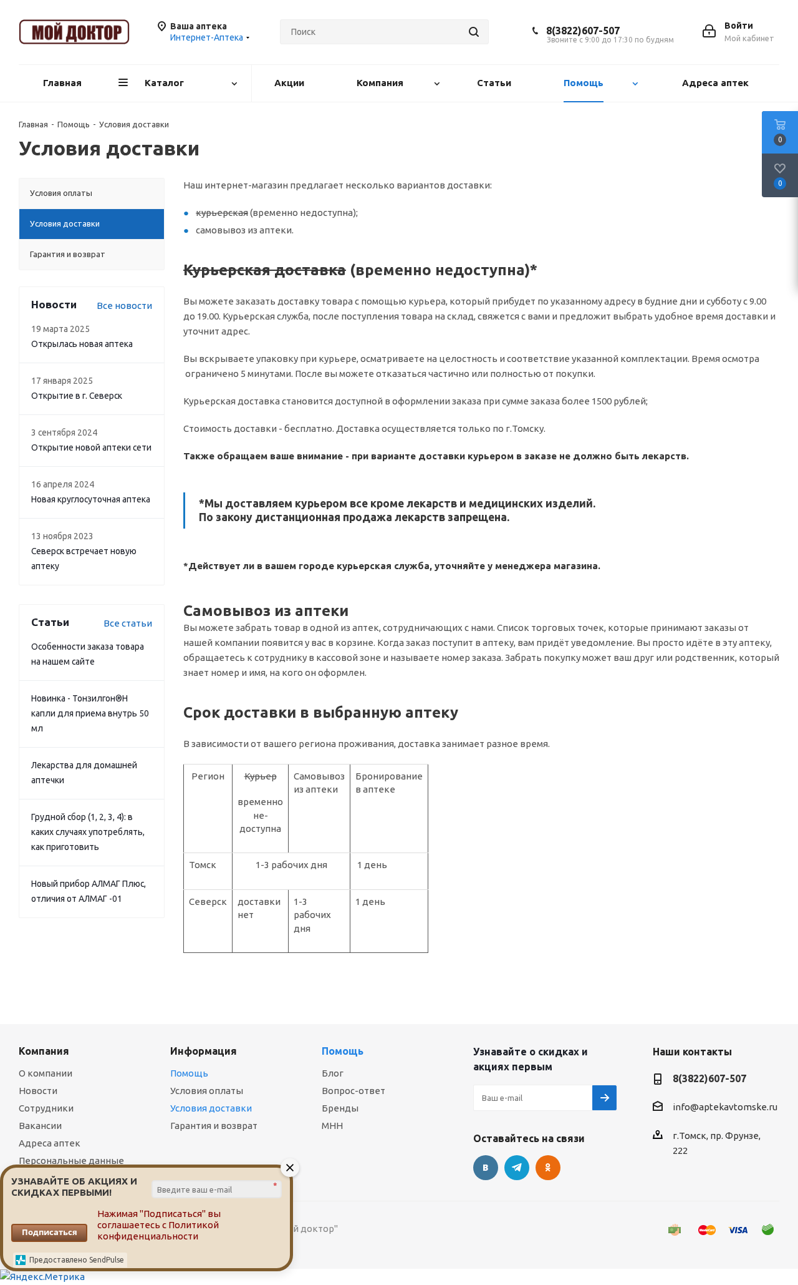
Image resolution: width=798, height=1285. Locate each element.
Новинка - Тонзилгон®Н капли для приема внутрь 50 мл (90, 713)
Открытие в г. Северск (76, 396)
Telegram (516, 1167)
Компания (44, 1051)
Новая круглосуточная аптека (90, 499)
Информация (203, 1051)
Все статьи (127, 623)
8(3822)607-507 (583, 30)
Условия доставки (211, 1108)
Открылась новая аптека (82, 344)
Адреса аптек (49, 1143)
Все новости (124, 305)
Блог (333, 1073)
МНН (332, 1125)
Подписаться (49, 1232)
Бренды (340, 1108)
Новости (38, 1090)
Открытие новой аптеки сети (91, 447)
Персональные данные (71, 1160)
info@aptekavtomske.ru (725, 1107)
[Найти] (474, 31)
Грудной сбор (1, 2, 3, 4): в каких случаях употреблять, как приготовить (88, 832)
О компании (45, 1073)
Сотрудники (46, 1108)
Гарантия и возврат (213, 1125)
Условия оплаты (206, 1090)
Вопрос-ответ (353, 1090)
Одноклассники (548, 1167)
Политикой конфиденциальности (158, 1230)
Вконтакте (485, 1167)
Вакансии (40, 1125)
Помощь (189, 1073)
